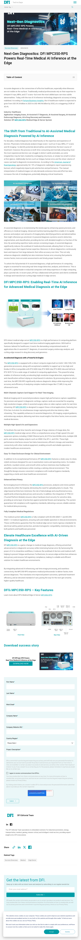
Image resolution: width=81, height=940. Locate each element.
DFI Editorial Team (25, 815)
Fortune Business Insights (33, 101)
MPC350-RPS (35, 340)
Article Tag (7, 7)
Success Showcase (11, 48)
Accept (51, 932)
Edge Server (32, 860)
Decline (67, 932)
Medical (23, 860)
